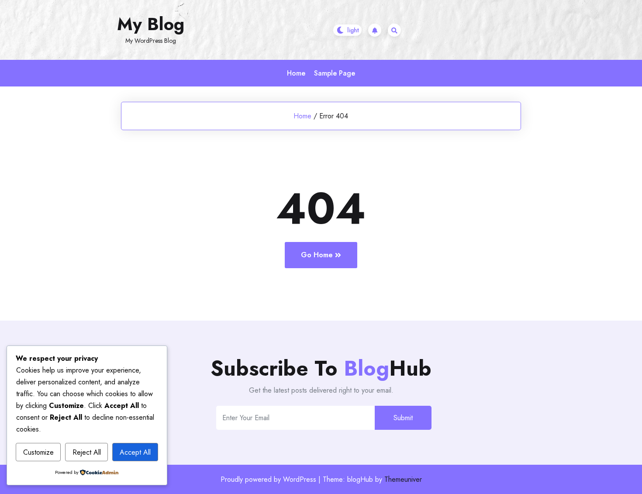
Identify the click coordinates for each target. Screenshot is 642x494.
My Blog (150, 24)
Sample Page (334, 73)
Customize (38, 452)
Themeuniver (403, 479)
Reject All (86, 452)
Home (296, 73)
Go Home (317, 255)
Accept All (135, 452)
